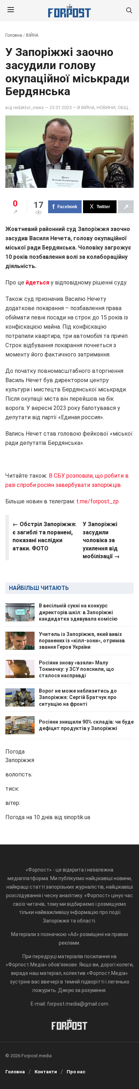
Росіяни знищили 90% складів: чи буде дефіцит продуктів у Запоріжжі (86, 725)
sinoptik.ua (77, 817)
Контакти (46, 1071)
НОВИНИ (106, 107)
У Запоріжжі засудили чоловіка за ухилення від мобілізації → (101, 540)
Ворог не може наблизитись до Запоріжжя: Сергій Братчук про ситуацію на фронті (78, 697)
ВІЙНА (32, 35)
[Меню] (10, 10)
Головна (13, 35)
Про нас (76, 1071)
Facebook (67, 206)
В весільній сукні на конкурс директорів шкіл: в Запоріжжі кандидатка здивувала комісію (78, 612)
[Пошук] (129, 11)
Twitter (103, 206)
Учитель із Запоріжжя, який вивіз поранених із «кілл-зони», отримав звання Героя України (82, 640)
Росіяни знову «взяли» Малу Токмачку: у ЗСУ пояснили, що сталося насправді (76, 669)
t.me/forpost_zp (97, 501)
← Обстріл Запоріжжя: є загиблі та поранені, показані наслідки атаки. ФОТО (44, 536)
